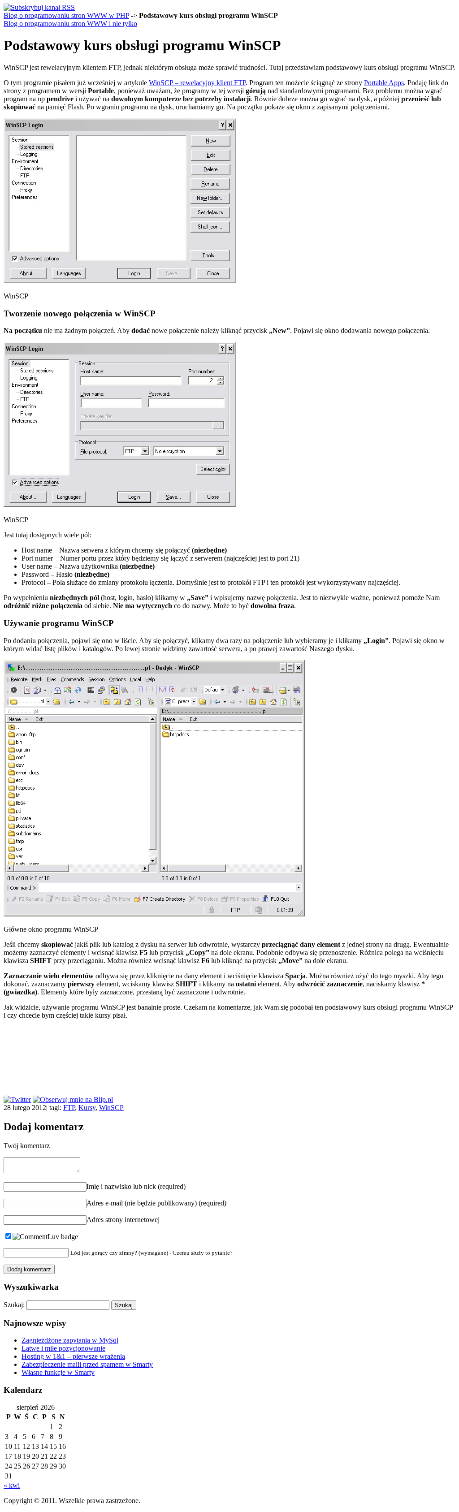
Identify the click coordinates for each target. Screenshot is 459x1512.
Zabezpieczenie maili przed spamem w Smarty (87, 1364)
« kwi (12, 1485)
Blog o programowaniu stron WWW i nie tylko (70, 23)
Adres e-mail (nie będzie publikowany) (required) (156, 1203)
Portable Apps (384, 82)
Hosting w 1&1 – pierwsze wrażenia (73, 1356)
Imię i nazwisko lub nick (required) (136, 1186)
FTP (69, 1107)
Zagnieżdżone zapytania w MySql (70, 1340)
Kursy (86, 1107)
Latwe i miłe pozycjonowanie (63, 1348)
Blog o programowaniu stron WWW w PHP (66, 15)
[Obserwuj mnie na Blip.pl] (73, 1099)
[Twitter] (17, 1099)
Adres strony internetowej (123, 1219)
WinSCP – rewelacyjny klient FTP (197, 82)
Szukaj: (14, 1305)
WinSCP (111, 1107)
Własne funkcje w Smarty (58, 1372)
